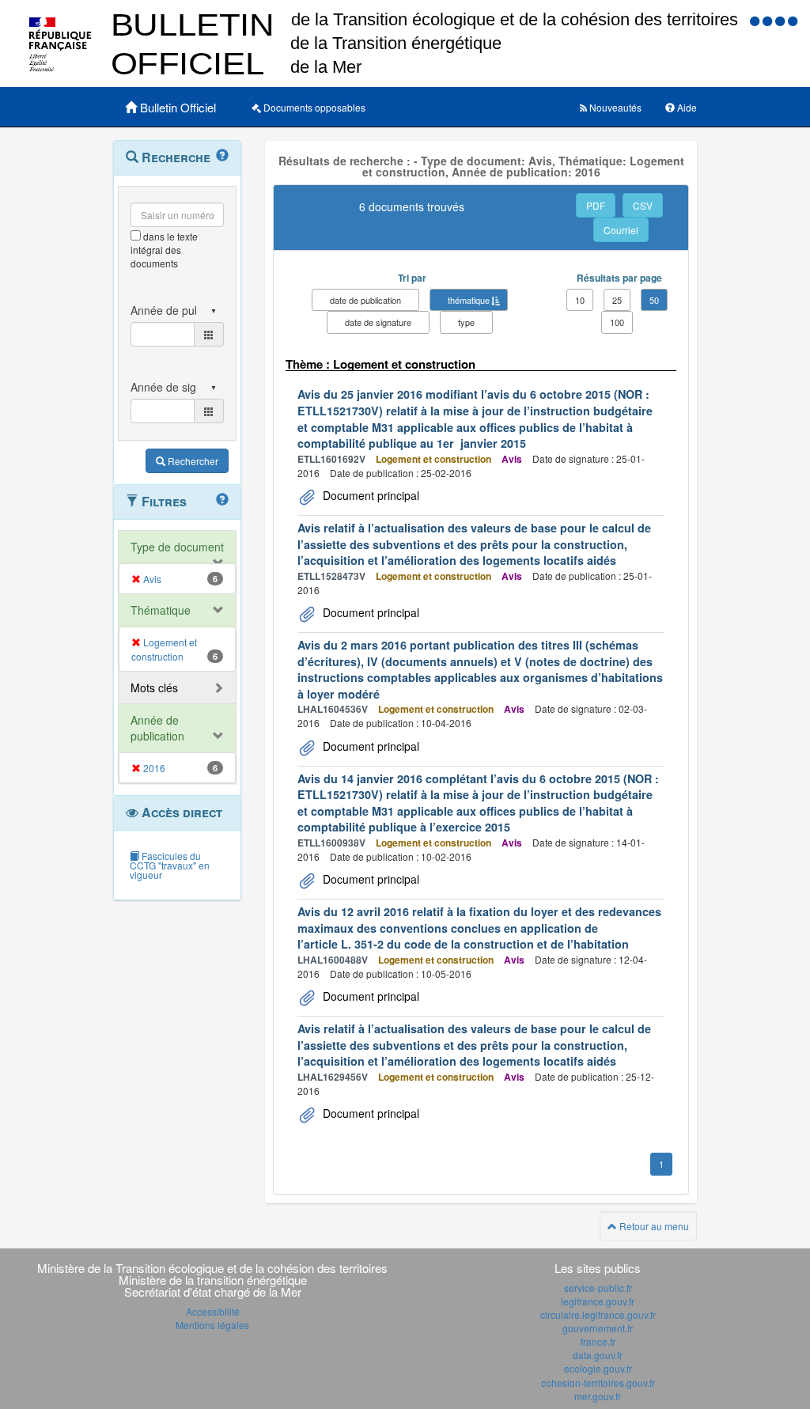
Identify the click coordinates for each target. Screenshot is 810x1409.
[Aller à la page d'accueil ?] (792, 20)
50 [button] (654, 300)
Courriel (621, 230)
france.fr (598, 1341)
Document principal (369, 495)
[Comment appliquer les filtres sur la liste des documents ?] (222, 500)
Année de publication (157, 728)
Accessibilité (213, 1311)
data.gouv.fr (598, 1355)
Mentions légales (212, 1324)
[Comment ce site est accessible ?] (756, 20)
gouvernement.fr (597, 1328)
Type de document (177, 547)
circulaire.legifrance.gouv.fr (598, 1314)
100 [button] (617, 322)
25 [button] (617, 300)
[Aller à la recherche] (781, 20)
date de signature (378, 322)
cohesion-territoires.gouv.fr (598, 1382)
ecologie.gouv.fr (598, 1368)
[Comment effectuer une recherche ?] (222, 156)
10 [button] (580, 300)
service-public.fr (598, 1287)
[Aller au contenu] (769, 20)
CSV (643, 205)
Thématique (161, 610)
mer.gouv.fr (597, 1396)
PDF (595, 205)
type (466, 322)
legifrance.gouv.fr (597, 1301)
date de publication (365, 300)
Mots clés (154, 687)
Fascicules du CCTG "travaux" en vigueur (170, 865)
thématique (469, 300)
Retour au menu (653, 1226)
